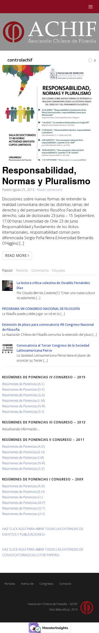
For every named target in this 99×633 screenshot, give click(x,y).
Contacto (65, 583)
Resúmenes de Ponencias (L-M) (23, 400)
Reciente (22, 270)
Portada (9, 583)
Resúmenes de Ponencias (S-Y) (23, 411)
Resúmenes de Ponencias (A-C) (23, 384)
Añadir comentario (49, 189)
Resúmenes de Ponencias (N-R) (23, 406)
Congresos (46, 583)
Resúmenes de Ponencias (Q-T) (23, 508)
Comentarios (40, 270)
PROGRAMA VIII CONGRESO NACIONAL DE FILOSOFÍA (41, 308)
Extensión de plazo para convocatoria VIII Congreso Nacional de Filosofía (48, 327)
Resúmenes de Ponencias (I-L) (22, 497)
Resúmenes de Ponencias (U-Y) (23, 514)
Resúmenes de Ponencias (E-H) (23, 452)
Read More (16, 255)
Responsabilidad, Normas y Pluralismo (46, 175)
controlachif (19, 60)
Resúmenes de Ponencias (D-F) (23, 389)
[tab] (7, 270)
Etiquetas (58, 270)
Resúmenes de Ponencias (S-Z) (23, 468)
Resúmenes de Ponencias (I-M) (23, 457)
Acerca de (27, 583)
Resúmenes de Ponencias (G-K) (23, 395)
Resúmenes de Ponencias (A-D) (23, 446)
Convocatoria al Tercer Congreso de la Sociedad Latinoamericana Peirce (53, 347)
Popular (7, 270)
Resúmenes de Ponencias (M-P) (23, 502)
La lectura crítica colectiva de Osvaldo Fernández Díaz (53, 285)
